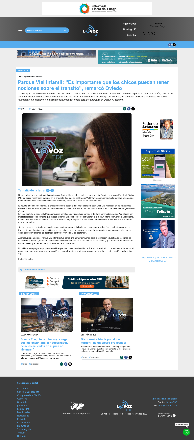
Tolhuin (21, 432)
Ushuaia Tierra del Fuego (158, 30)
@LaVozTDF (171, 402)
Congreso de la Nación (29, 395)
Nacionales (23, 415)
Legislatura (23, 408)
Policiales (22, 419)
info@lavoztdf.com (168, 405)
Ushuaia (23, 70)
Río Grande (23, 425)
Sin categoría (24, 429)
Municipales (23, 412)
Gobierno (22, 398)
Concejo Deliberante (28, 391)
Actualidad (23, 388)
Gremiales (22, 402)
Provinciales (29, 293)
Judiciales (22, 405)
